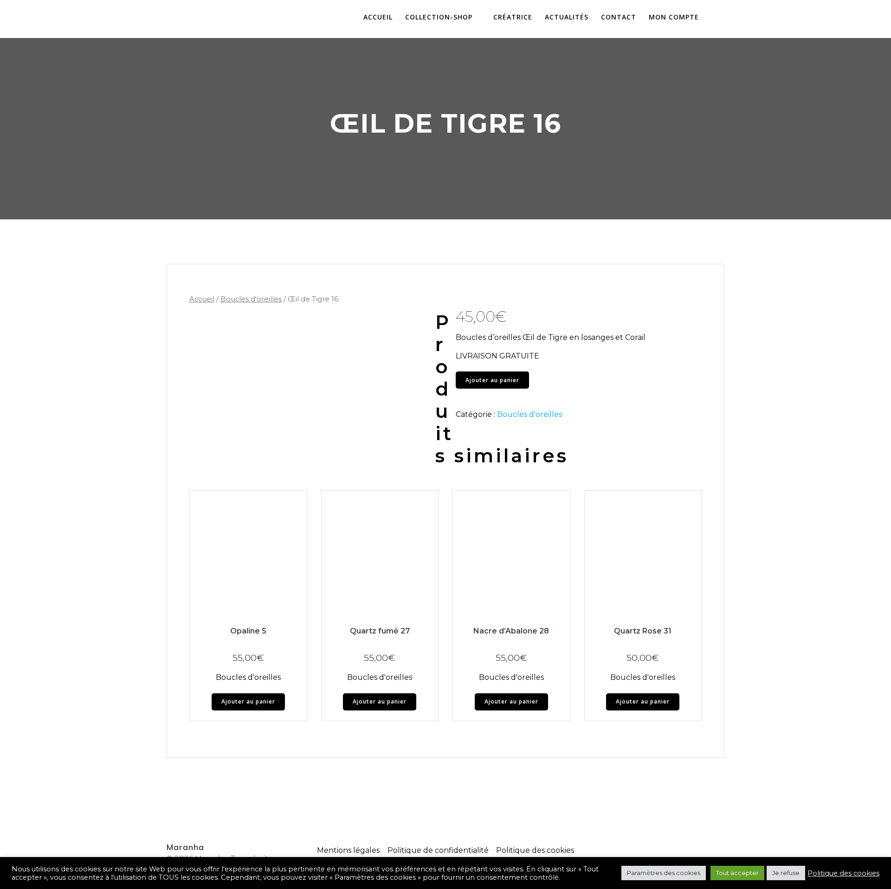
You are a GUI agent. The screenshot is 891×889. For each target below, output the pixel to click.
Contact (618, 17)
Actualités (566, 17)
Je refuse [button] (786, 872)
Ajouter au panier (492, 380)
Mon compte (674, 17)
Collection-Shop (438, 17)
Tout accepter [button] (737, 872)
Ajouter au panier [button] (248, 701)
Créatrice (512, 17)
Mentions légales (348, 850)
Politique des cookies (535, 850)
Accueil (378, 17)
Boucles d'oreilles (251, 299)
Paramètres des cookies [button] (663, 872)
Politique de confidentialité (438, 850)
